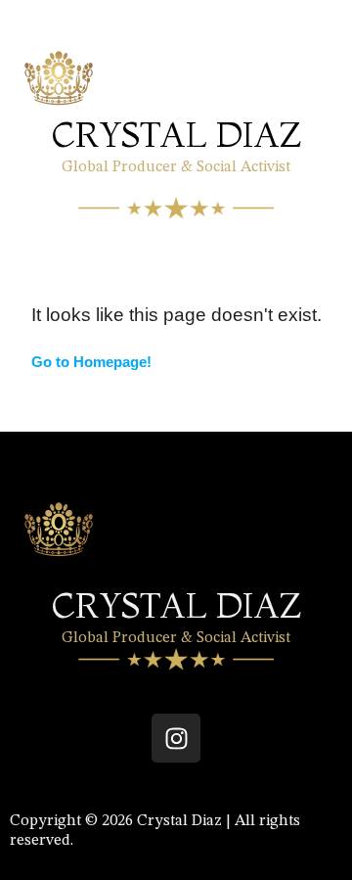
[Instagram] (176, 738)
